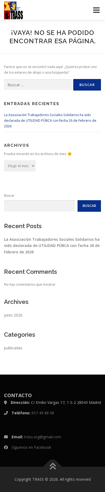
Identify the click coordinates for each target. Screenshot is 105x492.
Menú (96, 10)
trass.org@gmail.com (42, 436)
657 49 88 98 (43, 412)
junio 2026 (13, 315)
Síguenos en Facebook (31, 447)
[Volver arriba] (52, 466)
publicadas (13, 347)
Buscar (9, 195)
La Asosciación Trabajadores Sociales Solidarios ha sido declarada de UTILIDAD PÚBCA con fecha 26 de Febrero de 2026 (50, 120)
